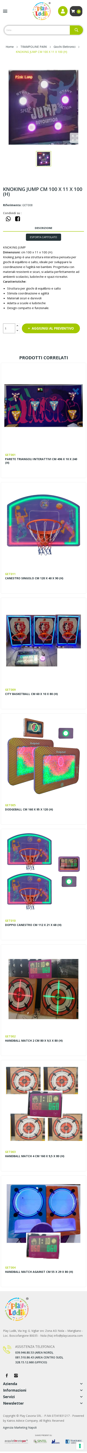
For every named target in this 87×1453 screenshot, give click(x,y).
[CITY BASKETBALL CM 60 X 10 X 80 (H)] (43, 640)
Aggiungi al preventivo (53, 328)
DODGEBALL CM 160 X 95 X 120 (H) (29, 809)
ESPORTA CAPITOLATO (43, 237)
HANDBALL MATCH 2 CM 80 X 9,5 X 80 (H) (34, 1040)
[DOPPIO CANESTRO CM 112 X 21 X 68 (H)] (43, 871)
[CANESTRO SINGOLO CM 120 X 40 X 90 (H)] (43, 524)
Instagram (16, 1375)
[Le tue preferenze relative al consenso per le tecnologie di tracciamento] (80, 1446)
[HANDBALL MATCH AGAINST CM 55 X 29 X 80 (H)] (43, 1218)
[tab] (43, 237)
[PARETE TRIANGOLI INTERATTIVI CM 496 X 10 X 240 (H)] (43, 405)
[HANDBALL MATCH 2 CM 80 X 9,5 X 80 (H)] (43, 987)
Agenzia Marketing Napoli (20, 1427)
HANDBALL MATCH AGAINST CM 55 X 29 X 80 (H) (39, 1272)
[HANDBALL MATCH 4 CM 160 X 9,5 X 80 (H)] (43, 1102)
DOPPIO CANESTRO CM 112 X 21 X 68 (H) (33, 925)
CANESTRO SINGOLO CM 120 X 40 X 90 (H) (34, 578)
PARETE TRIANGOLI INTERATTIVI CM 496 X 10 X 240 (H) (41, 461)
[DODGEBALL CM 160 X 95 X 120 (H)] (43, 756)
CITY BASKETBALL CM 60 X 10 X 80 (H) (31, 694)
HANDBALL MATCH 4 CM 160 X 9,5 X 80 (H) (34, 1156)
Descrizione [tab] (43, 228)
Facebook (6, 1375)
